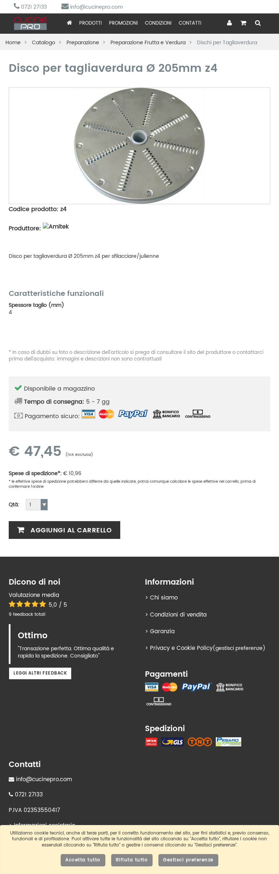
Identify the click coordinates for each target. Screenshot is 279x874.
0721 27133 (33, 7)
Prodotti (90, 23)
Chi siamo (164, 597)
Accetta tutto (83, 860)
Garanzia (162, 631)
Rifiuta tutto (132, 860)
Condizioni (158, 23)
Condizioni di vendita (178, 614)
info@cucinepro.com (96, 7)
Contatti (190, 23)
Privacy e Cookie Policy (181, 648)
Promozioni (123, 23)
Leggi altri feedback (40, 673)
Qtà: (14, 504)
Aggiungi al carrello (70, 530)
